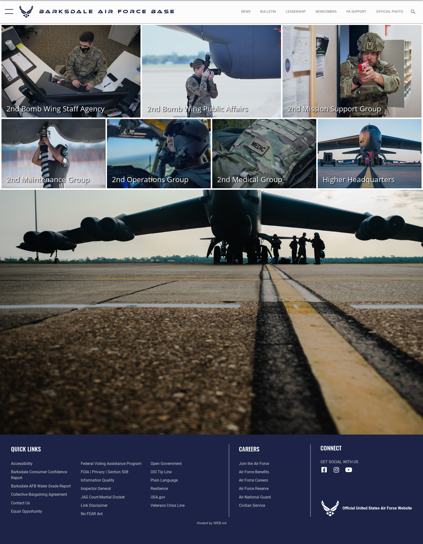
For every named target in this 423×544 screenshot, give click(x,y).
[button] (8, 11)
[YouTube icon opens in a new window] (348, 469)
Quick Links (26, 448)
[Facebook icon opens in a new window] (324, 469)
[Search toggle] (413, 11)
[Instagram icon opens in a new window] (336, 469)
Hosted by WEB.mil (211, 523)
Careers (249, 448)
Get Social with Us (339, 462)
